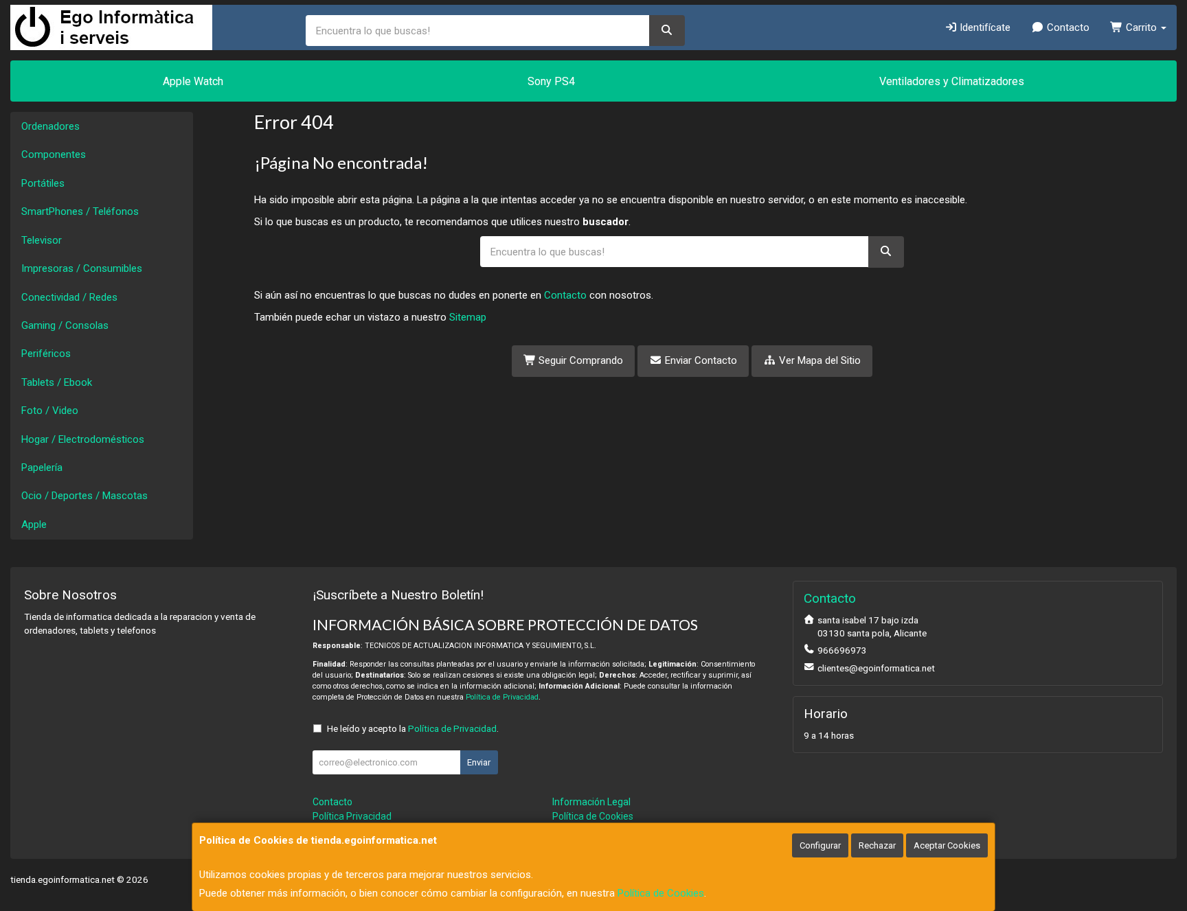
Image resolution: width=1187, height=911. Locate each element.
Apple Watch (193, 81)
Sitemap (467, 317)
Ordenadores (50, 126)
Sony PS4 (551, 81)
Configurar (820, 845)
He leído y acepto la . (413, 728)
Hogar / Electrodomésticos (82, 439)
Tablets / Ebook (56, 382)
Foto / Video (49, 410)
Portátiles (43, 183)
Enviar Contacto (699, 360)
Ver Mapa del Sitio (818, 360)
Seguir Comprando (579, 360)
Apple (34, 524)
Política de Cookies (661, 893)
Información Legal (591, 801)
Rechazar (877, 845)
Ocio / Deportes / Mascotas (84, 495)
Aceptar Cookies (947, 845)
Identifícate (983, 27)
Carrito (1141, 27)
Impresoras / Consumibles (81, 268)
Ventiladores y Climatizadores (951, 81)
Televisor (41, 240)
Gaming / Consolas (65, 325)
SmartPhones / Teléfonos (80, 211)
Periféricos (46, 353)
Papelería (42, 467)
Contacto (1066, 27)
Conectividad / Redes (69, 297)
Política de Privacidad (502, 697)
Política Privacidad (352, 816)
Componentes (53, 154)
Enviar (478, 762)
